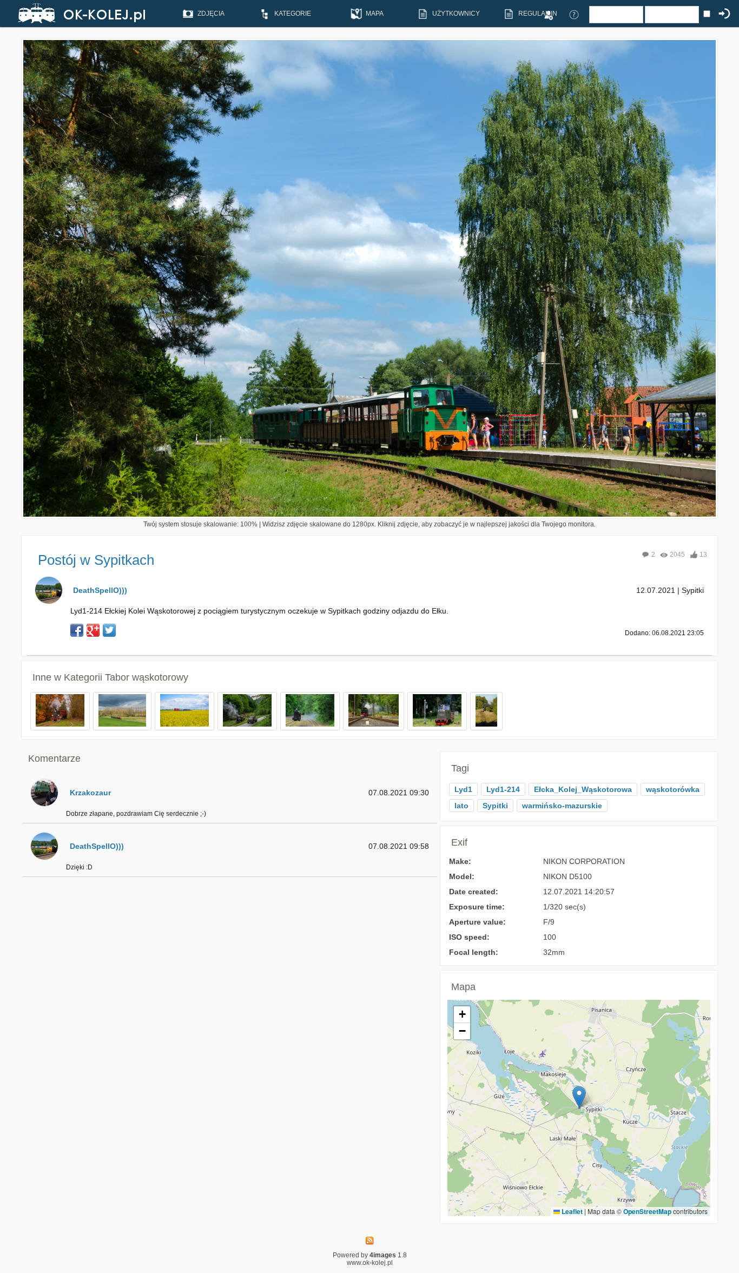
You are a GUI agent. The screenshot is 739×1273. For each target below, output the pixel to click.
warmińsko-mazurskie (562, 805)
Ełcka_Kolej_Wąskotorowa (583, 789)
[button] (579, 1097)
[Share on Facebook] (76, 630)
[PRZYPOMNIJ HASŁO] (574, 14)
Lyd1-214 (503, 789)
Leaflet (571, 1211)
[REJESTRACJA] (548, 14)
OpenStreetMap (647, 1211)
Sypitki (495, 805)
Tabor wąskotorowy (146, 677)
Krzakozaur (90, 792)
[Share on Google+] (93, 630)
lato (461, 805)
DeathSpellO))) (100, 590)
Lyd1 (463, 789)
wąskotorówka (673, 789)
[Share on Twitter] (109, 630)
